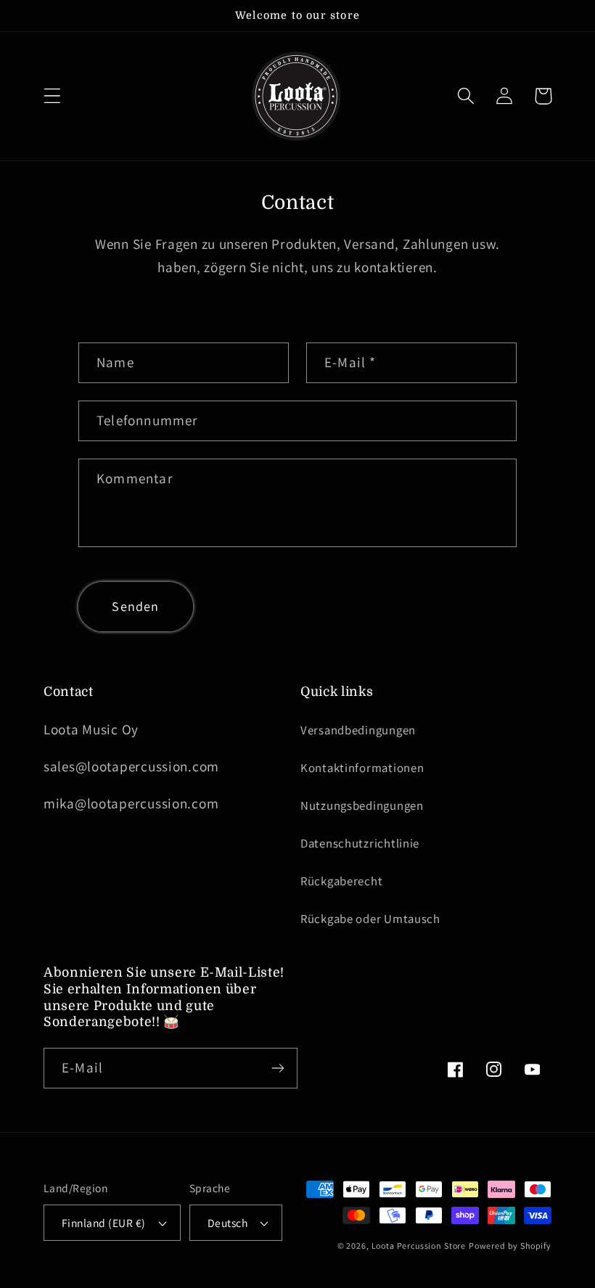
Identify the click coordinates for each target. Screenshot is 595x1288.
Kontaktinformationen (362, 768)
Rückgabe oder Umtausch (370, 919)
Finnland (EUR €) (104, 1222)
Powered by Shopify (510, 1245)
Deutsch (227, 1222)
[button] (52, 96)
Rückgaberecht (341, 881)
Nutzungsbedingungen (362, 805)
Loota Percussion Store (419, 1245)
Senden (135, 606)
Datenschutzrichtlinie (359, 843)
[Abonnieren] (277, 1068)
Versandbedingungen (358, 730)
